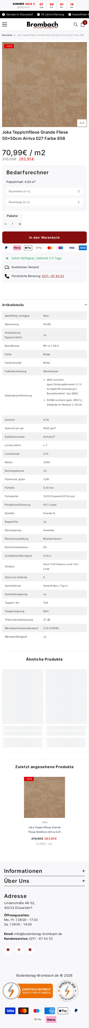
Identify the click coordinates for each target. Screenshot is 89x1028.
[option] (44, 84)
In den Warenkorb (44, 237)
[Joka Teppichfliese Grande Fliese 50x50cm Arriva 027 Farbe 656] (44, 797)
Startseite (7, 35)
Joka (45, 822)
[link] (22, 733)
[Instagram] (8, 950)
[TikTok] (30, 950)
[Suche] (75, 24)
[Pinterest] (19, 950)
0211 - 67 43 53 (53, 276)
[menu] (4, 24)
